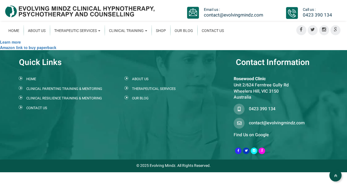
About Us (37, 31)
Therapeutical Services (154, 88)
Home (13, 31)
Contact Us (213, 31)
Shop (161, 31)
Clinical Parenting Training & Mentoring (64, 88)
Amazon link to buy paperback (28, 47)
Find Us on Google (251, 135)
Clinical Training (126, 31)
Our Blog (184, 31)
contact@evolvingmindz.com (233, 15)
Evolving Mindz (162, 165)
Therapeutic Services (76, 31)
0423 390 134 (317, 15)
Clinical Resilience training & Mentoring (64, 98)
